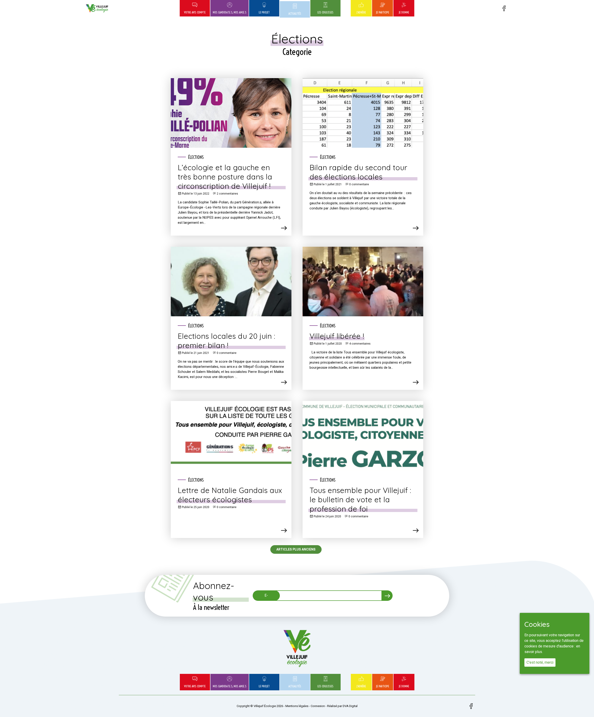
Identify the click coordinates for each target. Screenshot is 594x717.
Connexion (318, 706)
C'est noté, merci (539, 662)
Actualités (294, 13)
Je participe (382, 12)
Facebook (504, 8)
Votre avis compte (195, 12)
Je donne (404, 12)
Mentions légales (296, 706)
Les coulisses (325, 12)
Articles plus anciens (296, 549)
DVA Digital (350, 706)
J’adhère (361, 12)
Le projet (264, 12)
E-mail (266, 597)
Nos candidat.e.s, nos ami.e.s (229, 12)
